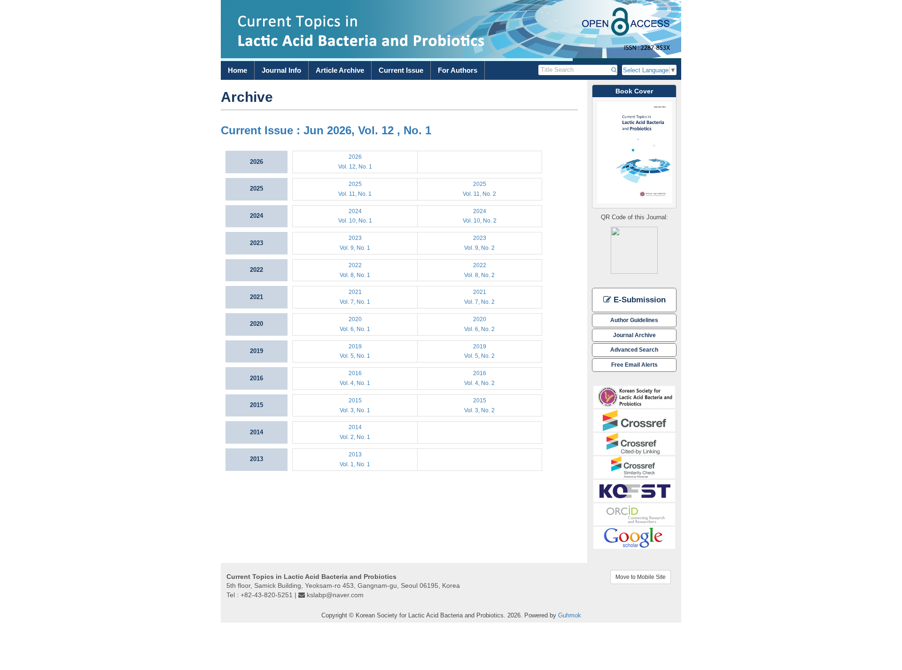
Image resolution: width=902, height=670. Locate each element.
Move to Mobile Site (640, 577)
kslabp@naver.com (335, 595)
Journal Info (281, 70)
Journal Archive (634, 335)
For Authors (457, 70)
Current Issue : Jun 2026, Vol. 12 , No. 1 (326, 130)
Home (237, 70)
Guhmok (569, 615)
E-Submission (638, 299)
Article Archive (340, 70)
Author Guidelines (634, 320)
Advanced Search (634, 350)
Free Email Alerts (634, 365)
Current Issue (401, 70)
